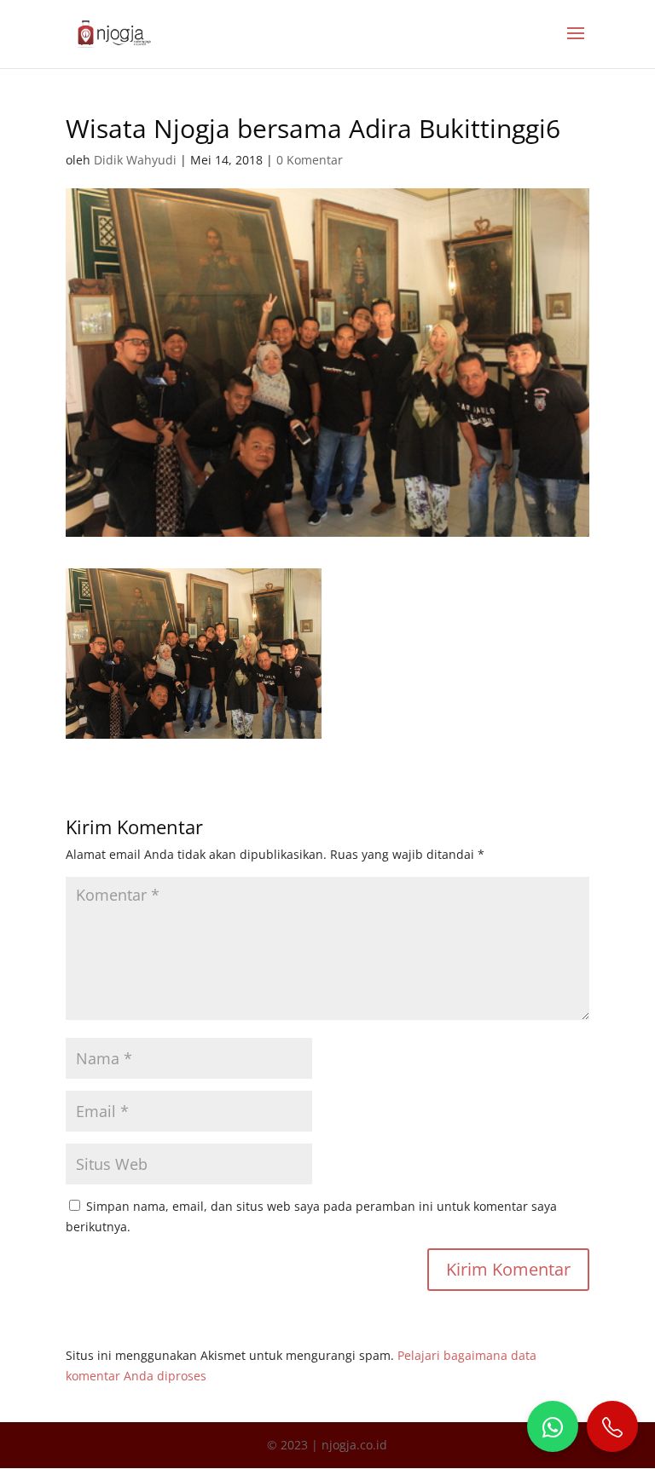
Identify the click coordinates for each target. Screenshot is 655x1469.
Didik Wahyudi (135, 160)
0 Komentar (309, 160)
